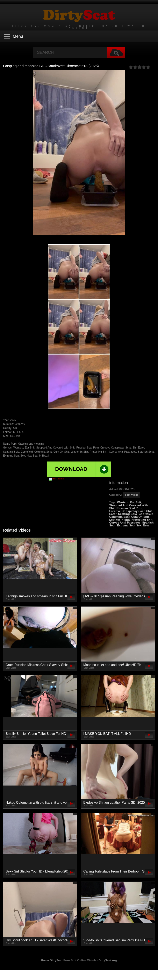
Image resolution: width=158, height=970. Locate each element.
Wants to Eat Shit (129, 502)
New (146, 525)
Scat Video (131, 494)
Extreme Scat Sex (129, 525)
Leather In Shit (119, 519)
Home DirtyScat (52, 960)
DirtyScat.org (108, 960)
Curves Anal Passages (125, 522)
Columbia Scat (119, 516)
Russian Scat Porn (129, 508)
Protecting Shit (141, 519)
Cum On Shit (140, 516)
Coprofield (146, 514)
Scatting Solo (127, 514)
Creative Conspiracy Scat (127, 511)
